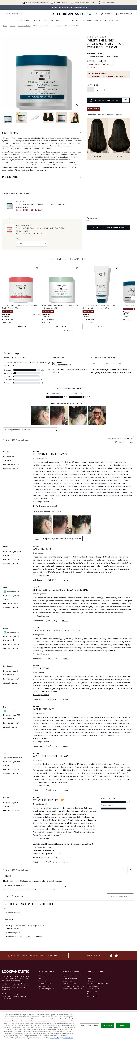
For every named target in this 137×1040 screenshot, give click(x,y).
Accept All (122, 1025)
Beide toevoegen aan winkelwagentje (108, 228)
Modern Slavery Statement (72, 989)
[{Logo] (70, 13)
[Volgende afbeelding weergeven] (80, 70)
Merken (12, 26)
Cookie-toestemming (10, 994)
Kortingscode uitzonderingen (73, 986)
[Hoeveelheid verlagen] (90, 89)
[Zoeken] (53, 13)
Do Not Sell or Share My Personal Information (14, 997)
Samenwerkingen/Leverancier (97, 983)
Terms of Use (68, 1038)
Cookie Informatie (69, 983)
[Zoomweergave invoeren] (77, 104)
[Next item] (133, 298)
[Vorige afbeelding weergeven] (4, 70)
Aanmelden (53, 955)
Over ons (90, 976)
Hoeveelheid (92, 85)
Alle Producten (92, 991)
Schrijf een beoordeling (96, 56)
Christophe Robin (24, 26)
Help (40, 978)
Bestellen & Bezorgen (70, 978)
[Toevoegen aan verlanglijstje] (125, 100)
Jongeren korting (93, 986)
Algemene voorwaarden (71, 976)
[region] (68, 1026)
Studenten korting (93, 996)
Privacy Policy (55, 1038)
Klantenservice (44, 976)
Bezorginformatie (45, 983)
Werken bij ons (92, 994)
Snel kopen (21, 326)
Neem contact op (45, 986)
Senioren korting (93, 989)
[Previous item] (4, 298)
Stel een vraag (112, 56)
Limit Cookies (107, 1025)
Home (5, 26)
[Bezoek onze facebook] (111, 955)
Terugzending (43, 981)
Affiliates (90, 981)
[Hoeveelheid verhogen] (104, 89)
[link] (107, 14)
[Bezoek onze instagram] (116, 955)
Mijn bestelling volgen (46, 989)
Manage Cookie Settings (89, 1025)
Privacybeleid (67, 981)
